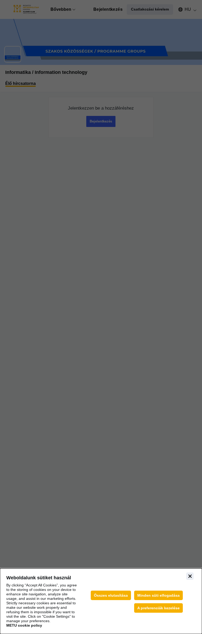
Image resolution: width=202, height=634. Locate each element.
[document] (101, 601)
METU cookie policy (24, 625)
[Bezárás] (190, 576)
